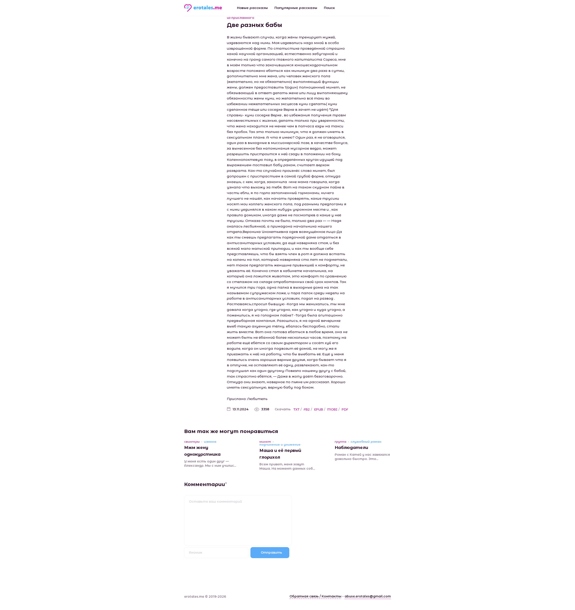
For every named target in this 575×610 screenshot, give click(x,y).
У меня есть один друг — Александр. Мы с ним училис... (210, 463)
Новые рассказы (252, 8)
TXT (296, 409)
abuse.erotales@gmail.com (368, 596)
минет (265, 441)
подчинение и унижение (280, 444)
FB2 (307, 409)
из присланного (240, 17)
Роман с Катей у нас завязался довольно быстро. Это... (362, 457)
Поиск (329, 8)
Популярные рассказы (295, 8)
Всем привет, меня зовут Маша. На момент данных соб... (287, 466)
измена (210, 441)
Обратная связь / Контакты (315, 596)
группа (340, 441)
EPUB (318, 409)
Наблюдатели (351, 447)
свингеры (192, 441)
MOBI (332, 409)
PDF (345, 409)
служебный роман (366, 441)
